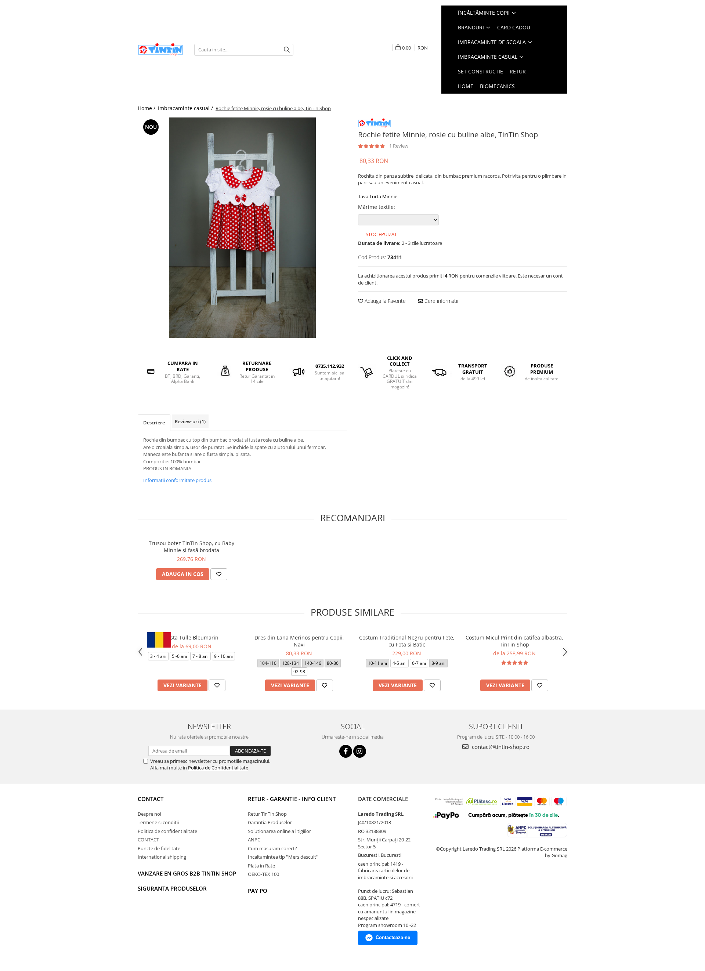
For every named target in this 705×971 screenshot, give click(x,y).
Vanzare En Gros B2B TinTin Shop (187, 873)
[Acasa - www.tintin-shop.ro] (160, 50)
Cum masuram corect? (272, 848)
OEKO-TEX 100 (263, 874)
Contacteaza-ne (393, 937)
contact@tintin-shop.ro (499, 746)
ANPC (254, 839)
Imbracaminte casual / (186, 108)
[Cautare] (286, 50)
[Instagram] (359, 751)
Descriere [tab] (154, 422)
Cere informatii (440, 300)
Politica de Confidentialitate (218, 767)
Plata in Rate (261, 865)
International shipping (162, 857)
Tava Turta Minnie (377, 196)
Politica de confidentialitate (167, 831)
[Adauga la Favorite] (218, 574)
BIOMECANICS (497, 86)
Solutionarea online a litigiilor (279, 831)
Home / (147, 108)
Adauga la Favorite (384, 300)
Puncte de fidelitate (159, 848)
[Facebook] (345, 751)
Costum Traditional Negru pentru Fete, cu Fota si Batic (407, 641)
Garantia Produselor (270, 822)
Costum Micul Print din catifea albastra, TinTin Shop (514, 641)
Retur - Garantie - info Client (292, 798)
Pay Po (257, 890)
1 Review (398, 145)
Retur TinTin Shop (267, 814)
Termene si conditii (158, 822)
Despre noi (149, 814)
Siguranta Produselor (172, 888)
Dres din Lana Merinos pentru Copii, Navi (299, 641)
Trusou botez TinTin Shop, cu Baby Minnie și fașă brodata (191, 547)
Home (465, 86)
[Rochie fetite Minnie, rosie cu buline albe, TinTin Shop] (242, 227)
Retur (518, 71)
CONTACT (150, 798)
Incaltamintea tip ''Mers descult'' (283, 857)
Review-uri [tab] (190, 421)
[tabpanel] (242, 227)
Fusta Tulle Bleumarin (191, 637)
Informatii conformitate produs (177, 480)
